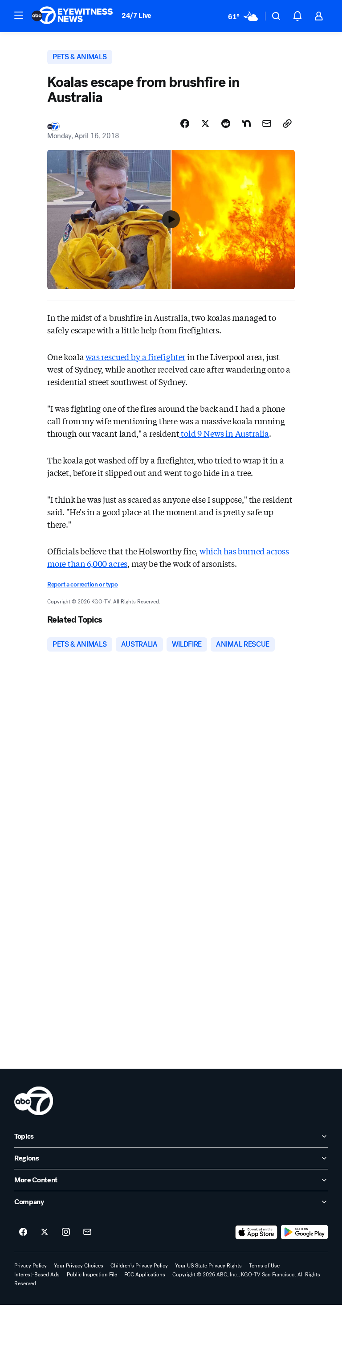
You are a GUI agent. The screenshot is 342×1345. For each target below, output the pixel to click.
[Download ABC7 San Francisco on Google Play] (304, 1232)
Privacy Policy (30, 1265)
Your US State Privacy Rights (208, 1265)
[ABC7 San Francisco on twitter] (44, 1232)
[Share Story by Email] (266, 123)
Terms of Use (264, 1265)
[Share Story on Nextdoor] (246, 123)
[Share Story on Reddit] (225, 123)
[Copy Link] (287, 123)
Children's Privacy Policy (139, 1265)
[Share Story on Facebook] (184, 123)
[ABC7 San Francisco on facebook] (23, 1232)
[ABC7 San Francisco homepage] (72, 16)
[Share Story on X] (205, 123)
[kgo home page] (33, 1101)
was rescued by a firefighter (135, 356)
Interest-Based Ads (37, 1274)
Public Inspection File (92, 1274)
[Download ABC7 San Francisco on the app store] (256, 1232)
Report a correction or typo (82, 584)
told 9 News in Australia (224, 433)
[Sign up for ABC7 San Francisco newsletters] (87, 1232)
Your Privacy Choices (78, 1265)
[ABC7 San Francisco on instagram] (66, 1232)
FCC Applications (144, 1274)
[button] (18, 15)
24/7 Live (136, 15)
